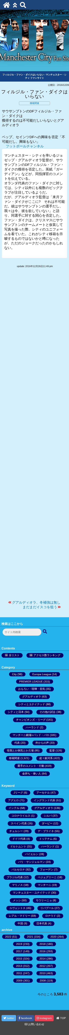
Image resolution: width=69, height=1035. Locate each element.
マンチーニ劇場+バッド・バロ (31, 735)
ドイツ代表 (19, 838)
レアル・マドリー (19, 915)
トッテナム (46, 838)
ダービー (47, 823)
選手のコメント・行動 (30, 765)
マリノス (17, 884)
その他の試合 (47, 711)
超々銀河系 (46, 758)
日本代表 (41, 923)
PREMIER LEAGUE (31, 681)
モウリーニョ (44, 900)
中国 (20, 923)
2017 (19, 951)
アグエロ (13, 800)
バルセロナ (18, 869)
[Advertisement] (34, 436)
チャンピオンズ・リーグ (31, 719)
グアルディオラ (31, 696)
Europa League (41, 674)
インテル (14, 807)
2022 (8, 936)
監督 (52, 750)
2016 (42, 951)
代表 (17, 742)
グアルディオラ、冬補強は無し (36, 602)
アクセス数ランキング (47, 655)
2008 (43, 980)
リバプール (47, 908)
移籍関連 (34, 103)
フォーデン (46, 869)
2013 (19, 965)
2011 (19, 973)
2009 (19, 980)
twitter (10, 1018)
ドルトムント (18, 846)
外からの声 (42, 742)
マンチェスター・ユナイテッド (31, 892)
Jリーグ (18, 792)
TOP (62, 1018)
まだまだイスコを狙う (40, 607)
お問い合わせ (35, 1024)
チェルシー (16, 831)
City (14, 674)
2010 (42, 973)
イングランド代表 (44, 800)
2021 (30, 936)
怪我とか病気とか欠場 (20, 750)
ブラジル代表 (15, 877)
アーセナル (43, 792)
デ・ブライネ (46, 831)
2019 (19, 944)
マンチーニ (44, 884)
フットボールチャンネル (25, 146)
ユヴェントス (17, 908)
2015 (19, 958)
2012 (42, 965)
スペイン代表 (19, 823)
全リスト (14, 655)
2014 (42, 958)
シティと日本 (16, 711)
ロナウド (50, 915)
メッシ (17, 900)
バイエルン (31, 854)
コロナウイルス (21, 815)
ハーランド (32, 727)
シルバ (48, 815)
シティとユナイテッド (31, 704)
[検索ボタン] (45, 631)
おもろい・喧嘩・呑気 (31, 688)
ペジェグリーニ (47, 877)
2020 (53, 936)
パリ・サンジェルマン (31, 861)
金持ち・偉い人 (31, 773)
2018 (42, 944)
